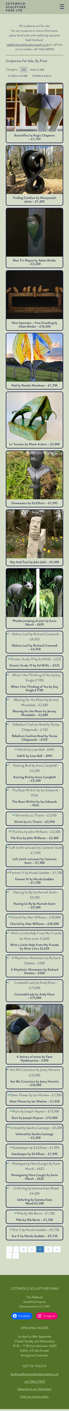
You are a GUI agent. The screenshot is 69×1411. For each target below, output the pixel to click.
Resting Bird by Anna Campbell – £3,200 (34, 778)
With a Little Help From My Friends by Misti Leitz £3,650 (34, 946)
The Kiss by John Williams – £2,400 (35, 838)
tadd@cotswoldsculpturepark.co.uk (28, 44)
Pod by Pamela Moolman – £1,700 (34, 385)
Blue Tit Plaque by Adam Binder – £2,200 (34, 262)
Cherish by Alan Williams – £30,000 (34, 924)
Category (12, 69)
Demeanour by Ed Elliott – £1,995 (34, 503)
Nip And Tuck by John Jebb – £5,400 (34, 562)
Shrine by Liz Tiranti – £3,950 (34, 822)
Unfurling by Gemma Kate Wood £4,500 (34, 1201)
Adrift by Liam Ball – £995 (34, 756)
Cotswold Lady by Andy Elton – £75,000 (34, 996)
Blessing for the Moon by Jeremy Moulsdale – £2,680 (34, 713)
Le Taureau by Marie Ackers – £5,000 (34, 444)
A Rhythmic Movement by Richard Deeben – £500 (34, 971)
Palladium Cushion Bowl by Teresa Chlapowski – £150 (35, 737)
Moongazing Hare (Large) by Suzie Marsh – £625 (34, 1176)
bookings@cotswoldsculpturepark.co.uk (34, 1374)
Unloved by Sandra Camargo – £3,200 (34, 1135)
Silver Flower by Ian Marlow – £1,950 (34, 1101)
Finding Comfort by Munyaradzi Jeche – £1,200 (34, 199)
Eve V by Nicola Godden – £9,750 (35, 1236)
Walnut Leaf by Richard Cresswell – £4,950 (34, 647)
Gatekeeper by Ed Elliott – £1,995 (35, 1154)
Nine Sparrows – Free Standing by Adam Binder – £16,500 (35, 324)
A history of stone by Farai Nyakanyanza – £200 (34, 1058)
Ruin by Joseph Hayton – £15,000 (35, 1118)
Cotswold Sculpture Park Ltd (16, 6)
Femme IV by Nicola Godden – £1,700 (34, 880)
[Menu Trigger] (62, 6)
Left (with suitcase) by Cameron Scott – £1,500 (34, 860)
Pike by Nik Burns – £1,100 (34, 1220)
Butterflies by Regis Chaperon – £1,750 (34, 137)
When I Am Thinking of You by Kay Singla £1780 (34, 688)
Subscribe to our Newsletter (34, 1389)
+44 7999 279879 (34, 1381)
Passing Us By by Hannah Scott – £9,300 (34, 905)
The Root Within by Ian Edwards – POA (34, 803)
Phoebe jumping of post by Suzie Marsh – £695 (34, 622)
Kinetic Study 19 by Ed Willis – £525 (34, 665)
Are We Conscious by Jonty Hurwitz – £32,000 (34, 1083)
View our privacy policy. (34, 1396)
